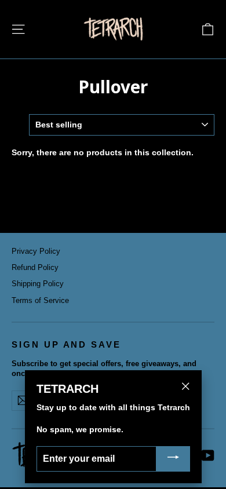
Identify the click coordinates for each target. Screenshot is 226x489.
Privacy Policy (36, 251)
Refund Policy (35, 267)
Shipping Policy (38, 283)
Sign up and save (66, 344)
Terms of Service (40, 300)
